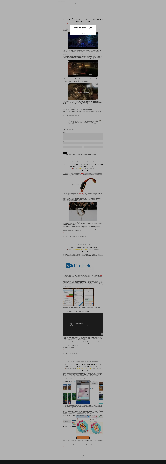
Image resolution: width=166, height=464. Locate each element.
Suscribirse (91, 30)
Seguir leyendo (83, 33)
